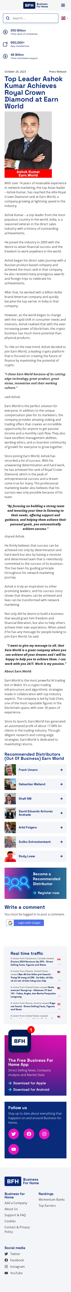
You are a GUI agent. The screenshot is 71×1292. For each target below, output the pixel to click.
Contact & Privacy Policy (17, 1229)
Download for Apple (29, 1083)
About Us (11, 1209)
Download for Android (31, 1089)
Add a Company (16, 1203)
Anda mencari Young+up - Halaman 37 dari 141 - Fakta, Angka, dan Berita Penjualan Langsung (33, 992)
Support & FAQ (15, 1215)
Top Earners (47, 1205)
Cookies (10, 1221)
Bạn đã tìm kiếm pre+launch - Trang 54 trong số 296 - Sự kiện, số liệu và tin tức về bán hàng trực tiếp (32, 977)
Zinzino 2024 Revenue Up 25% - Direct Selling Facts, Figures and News (32, 963)
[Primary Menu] (63, 5)
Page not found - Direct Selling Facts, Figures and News (33, 1006)
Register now (48, 893)
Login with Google (29, 923)
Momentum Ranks (52, 1199)
